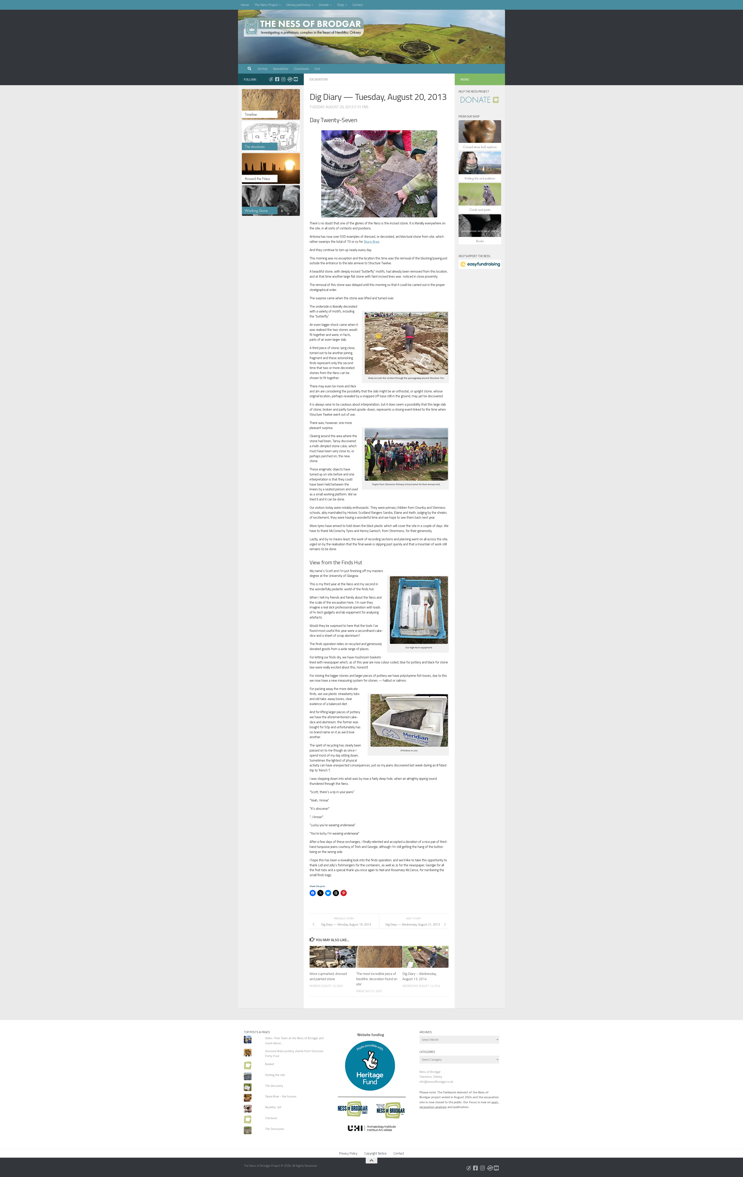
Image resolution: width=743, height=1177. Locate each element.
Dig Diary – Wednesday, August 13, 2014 (419, 976)
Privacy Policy (348, 1153)
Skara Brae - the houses (280, 1096)
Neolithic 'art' (273, 1107)
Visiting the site (275, 1074)
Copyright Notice (375, 1153)
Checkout (271, 1118)
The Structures (274, 1128)
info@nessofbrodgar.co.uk (436, 1081)
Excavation (319, 79)
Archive (263, 68)
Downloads (301, 68)
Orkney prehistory (298, 4)
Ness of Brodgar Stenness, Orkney (430, 1074)
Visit (317, 68)
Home (245, 4)
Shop (340, 4)
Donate (324, 4)
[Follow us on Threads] (289, 79)
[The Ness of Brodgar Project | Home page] (305, 27)
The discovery (274, 1085)
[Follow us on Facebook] (277, 79)
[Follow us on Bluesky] (271, 79)
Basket (269, 1064)
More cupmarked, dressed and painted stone (328, 976)
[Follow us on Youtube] (295, 79)
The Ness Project (266, 4)
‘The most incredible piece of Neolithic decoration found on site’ (376, 979)
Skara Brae (371, 241)
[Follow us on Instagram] (283, 79)
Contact (357, 4)
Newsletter (280, 68)
